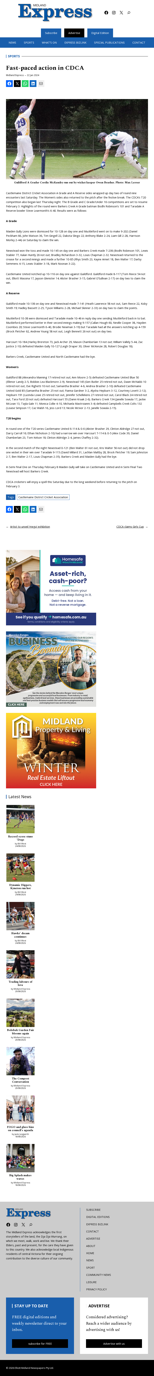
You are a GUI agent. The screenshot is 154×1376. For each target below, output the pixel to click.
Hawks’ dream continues (20, 935)
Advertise (74, 33)
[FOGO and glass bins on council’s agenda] (20, 1110)
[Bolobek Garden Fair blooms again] (20, 1013)
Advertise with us (114, 1343)
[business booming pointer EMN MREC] (51, 669)
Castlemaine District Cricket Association (43, 497)
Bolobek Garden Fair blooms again (20, 1032)
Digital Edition (100, 33)
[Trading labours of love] (20, 965)
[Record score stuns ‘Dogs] (20, 819)
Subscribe (51, 33)
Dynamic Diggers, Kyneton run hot (20, 887)
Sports (14, 56)
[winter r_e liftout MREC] (51, 750)
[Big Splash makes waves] (20, 1158)
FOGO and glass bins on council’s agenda (20, 1129)
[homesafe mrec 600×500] (51, 587)
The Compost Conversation (20, 1080)
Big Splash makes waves (20, 1177)
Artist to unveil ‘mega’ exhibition (30, 526)
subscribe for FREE (40, 1343)
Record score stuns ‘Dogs (20, 838)
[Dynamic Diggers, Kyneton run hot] (20, 868)
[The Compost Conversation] (20, 1061)
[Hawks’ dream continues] (20, 916)
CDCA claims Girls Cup (130, 526)
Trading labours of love (20, 983)
